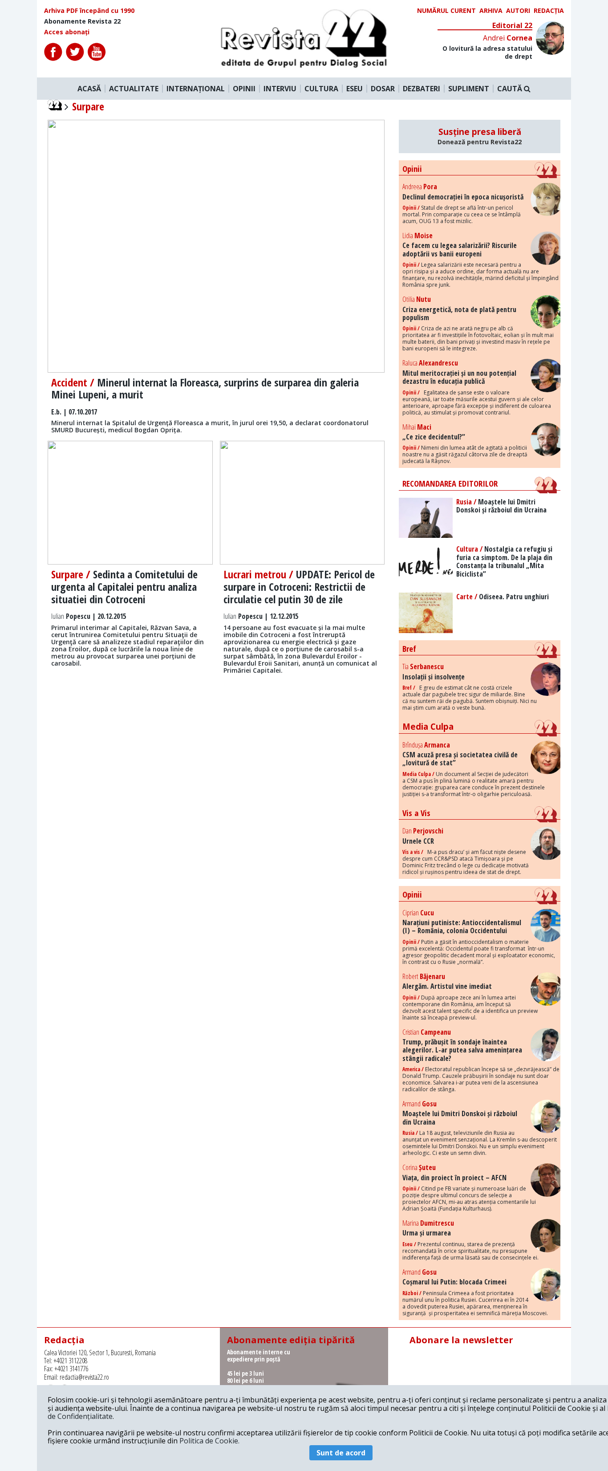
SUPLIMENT (468, 89)
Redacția (549, 10)
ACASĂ (89, 89)
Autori (518, 10)
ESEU (354, 89)
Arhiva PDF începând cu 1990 (89, 10)
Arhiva (491, 10)
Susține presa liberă (480, 136)
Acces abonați (66, 32)
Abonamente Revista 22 (82, 21)
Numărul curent (446, 10)
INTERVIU (279, 89)
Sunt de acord (340, 1453)
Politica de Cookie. (209, 1441)
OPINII (244, 89)
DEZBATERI (421, 89)
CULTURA (321, 89)
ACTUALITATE (133, 89)
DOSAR (383, 89)
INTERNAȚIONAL (195, 89)
